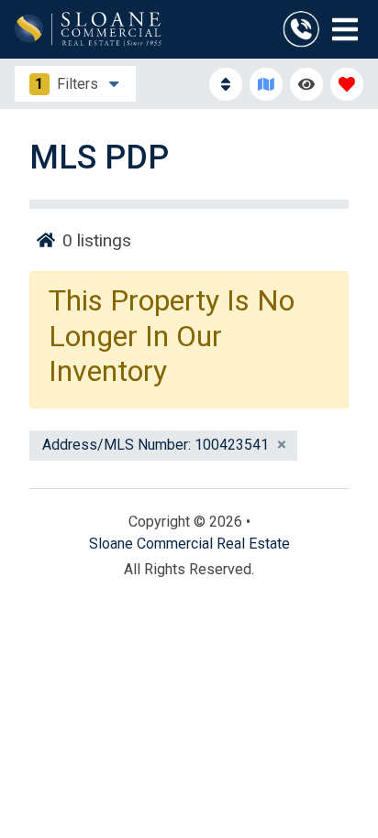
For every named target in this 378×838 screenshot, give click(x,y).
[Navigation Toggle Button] (345, 29)
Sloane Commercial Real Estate (189, 543)
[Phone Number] (301, 29)
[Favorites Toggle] (346, 84)
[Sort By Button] (225, 84)
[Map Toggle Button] (266, 84)
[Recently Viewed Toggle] (306, 84)
